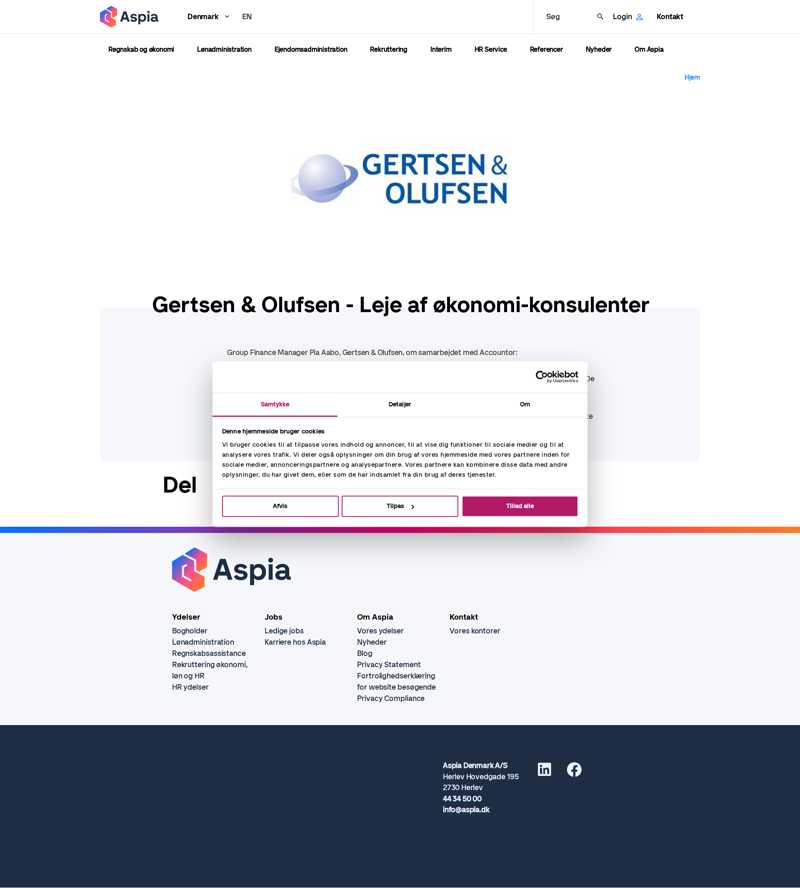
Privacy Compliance (391, 698)
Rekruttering (389, 49)
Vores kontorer (475, 630)
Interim (441, 49)
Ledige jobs (284, 630)
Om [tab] (525, 404)
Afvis (280, 506)
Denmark (203, 16)
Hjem (692, 77)
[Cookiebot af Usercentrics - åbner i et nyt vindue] (541, 376)
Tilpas (395, 506)
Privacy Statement (388, 664)
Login (622, 16)
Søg (553, 16)
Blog (364, 653)
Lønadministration (224, 49)
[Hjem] (129, 17)
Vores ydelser (380, 630)
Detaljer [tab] (400, 404)
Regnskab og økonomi (141, 49)
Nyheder (599, 49)
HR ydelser (190, 687)
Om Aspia (649, 49)
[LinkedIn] (544, 772)
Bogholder (190, 630)
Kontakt (670, 16)
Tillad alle (520, 506)
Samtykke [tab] (275, 404)
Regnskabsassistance (209, 653)
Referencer (546, 49)
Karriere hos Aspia (295, 642)
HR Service (491, 49)
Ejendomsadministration (311, 49)
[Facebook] (574, 772)
